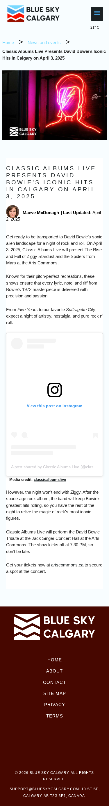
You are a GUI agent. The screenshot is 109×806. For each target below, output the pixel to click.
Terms (54, 715)
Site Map (54, 693)
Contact (54, 682)
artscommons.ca (67, 564)
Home (54, 659)
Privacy (54, 704)
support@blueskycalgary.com (44, 789)
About (54, 670)
